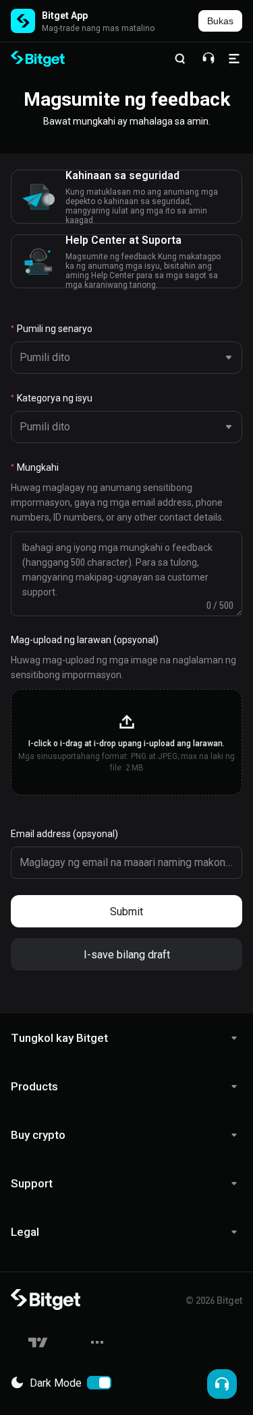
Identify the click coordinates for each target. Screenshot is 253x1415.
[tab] (126, 1038)
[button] (126, 742)
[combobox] (124, 357)
